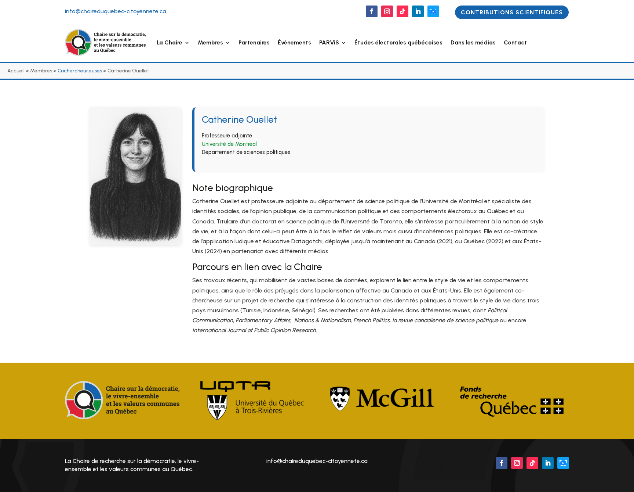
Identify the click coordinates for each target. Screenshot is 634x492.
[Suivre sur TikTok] (402, 11)
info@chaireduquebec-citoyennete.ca (115, 11)
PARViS (329, 42)
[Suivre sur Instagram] (387, 11)
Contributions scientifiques (512, 12)
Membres (210, 42)
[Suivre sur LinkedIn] (418, 11)
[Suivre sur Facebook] (372, 11)
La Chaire (169, 42)
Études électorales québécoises (398, 42)
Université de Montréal (229, 144)
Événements (294, 42)
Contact (515, 42)
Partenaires (254, 42)
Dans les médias (473, 42)
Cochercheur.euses (80, 71)
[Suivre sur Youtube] (433, 11)
